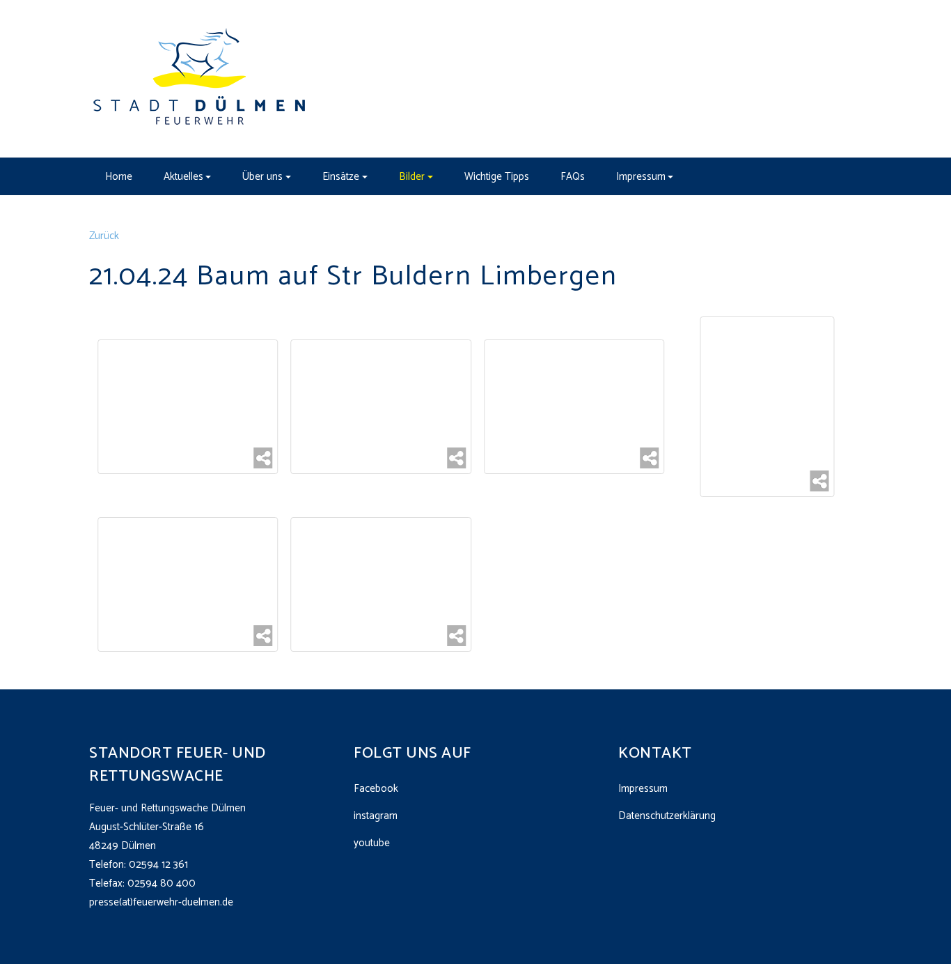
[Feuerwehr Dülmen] (200, 78)
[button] (187, 176)
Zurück (104, 236)
